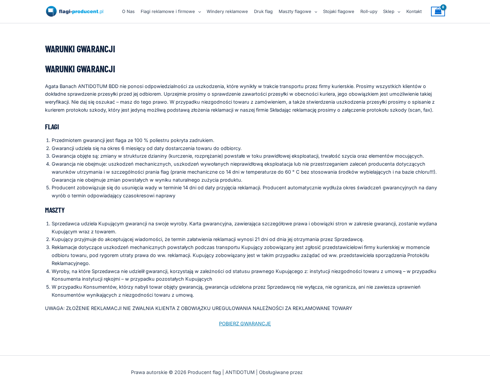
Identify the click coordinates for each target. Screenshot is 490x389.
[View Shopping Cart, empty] (438, 11)
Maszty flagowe (295, 11)
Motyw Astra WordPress (331, 372)
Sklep (388, 11)
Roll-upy (368, 11)
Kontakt (414, 11)
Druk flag (263, 11)
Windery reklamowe (227, 11)
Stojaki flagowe (338, 11)
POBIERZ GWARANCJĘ (245, 323)
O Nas (128, 11)
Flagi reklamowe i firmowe (168, 11)
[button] (198, 11)
